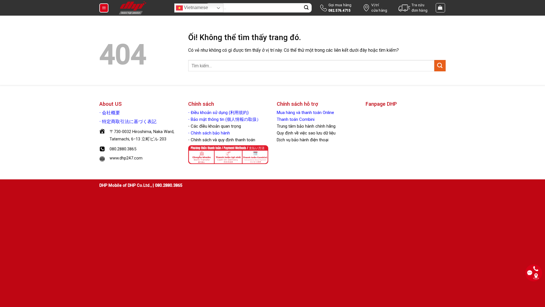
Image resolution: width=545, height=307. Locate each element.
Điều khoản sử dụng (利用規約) (220, 112)
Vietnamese (195, 7)
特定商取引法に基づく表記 (129, 121)
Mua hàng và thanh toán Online (305, 112)
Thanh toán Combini (296, 119)
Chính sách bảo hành (210, 133)
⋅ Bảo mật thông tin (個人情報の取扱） (224, 119)
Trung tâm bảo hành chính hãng (306, 126)
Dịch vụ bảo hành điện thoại (302, 139)
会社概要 (111, 112)
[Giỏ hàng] (440, 7)
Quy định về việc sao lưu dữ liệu (306, 133)
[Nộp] (306, 8)
